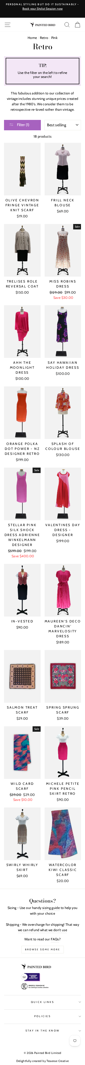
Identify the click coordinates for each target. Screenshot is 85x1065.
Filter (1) (22, 125)
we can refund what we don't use (42, 930)
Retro (44, 38)
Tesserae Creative (58, 1061)
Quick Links (42, 1002)
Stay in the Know (43, 1030)
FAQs (55, 939)
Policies (42, 1016)
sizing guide (51, 908)
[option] (42, 6)
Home (32, 38)
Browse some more (42, 949)
